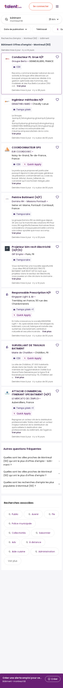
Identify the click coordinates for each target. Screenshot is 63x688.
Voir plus (21, 86)
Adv (14, 542)
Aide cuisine (18, 551)
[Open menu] (57, 6)
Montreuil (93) (30, 38)
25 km (52, 19)
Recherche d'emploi (11, 38)
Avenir (35, 514)
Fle (53, 514)
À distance (35, 542)
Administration (46, 551)
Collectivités (19, 532)
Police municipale (22, 523)
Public (15, 514)
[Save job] (57, 57)
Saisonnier (44, 532)
